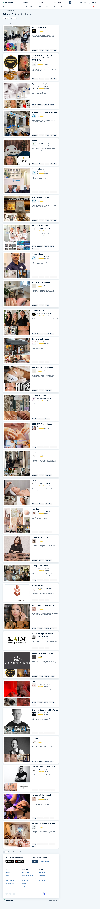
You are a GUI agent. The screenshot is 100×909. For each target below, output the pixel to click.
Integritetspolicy (43, 875)
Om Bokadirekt (26, 872)
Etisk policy (42, 872)
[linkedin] (10, 894)
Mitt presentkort (9, 880)
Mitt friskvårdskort (10, 883)
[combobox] (29, 2)
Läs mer (35, 861)
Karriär (24, 883)
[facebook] (14, 894)
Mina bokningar (9, 875)
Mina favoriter (9, 878)
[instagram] (6, 894)
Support (24, 886)
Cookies (41, 878)
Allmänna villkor (43, 880)
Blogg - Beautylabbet (27, 875)
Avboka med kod (9, 886)
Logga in (7, 872)
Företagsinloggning (44, 861)
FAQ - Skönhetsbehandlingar (29, 878)
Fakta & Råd (25, 880)
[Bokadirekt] (8, 2)
